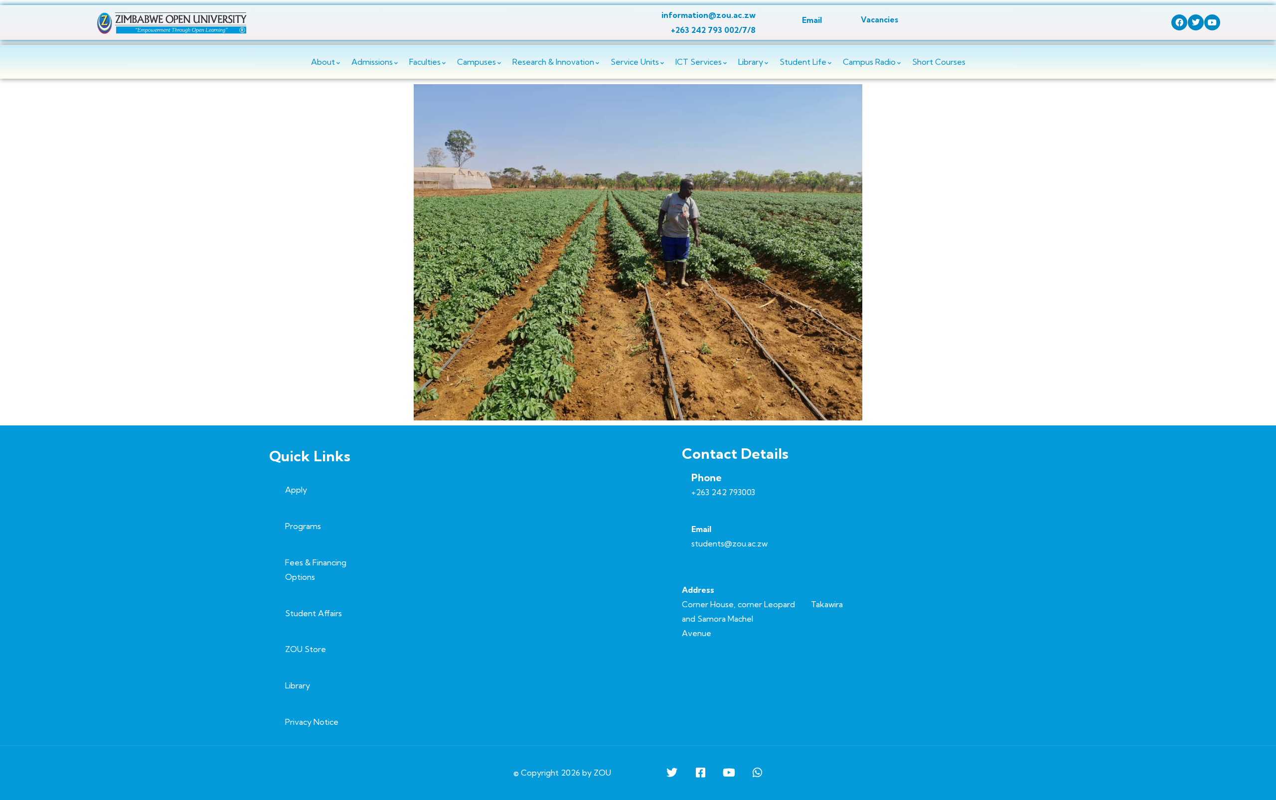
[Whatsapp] (757, 772)
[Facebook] (1179, 22)
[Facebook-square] (700, 772)
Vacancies (879, 19)
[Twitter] (1196, 22)
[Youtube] (1212, 22)
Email (812, 20)
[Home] (172, 23)
